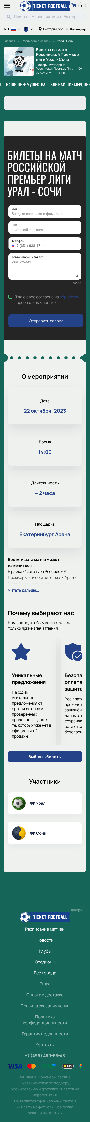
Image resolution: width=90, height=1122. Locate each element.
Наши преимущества (26, 84)
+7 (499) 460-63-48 (45, 1055)
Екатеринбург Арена (51, 65)
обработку (69, 297)
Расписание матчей (45, 929)
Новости (45, 940)
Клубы (45, 951)
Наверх (76, 910)
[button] (14, 246)
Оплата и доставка (45, 995)
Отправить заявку (46, 320)
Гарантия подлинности (45, 1034)
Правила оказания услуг (45, 1006)
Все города (45, 973)
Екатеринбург (53, 29)
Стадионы (45, 962)
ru (6, 29)
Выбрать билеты (45, 756)
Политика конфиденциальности (45, 1020)
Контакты (45, 1045)
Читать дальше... (23, 590)
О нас (45, 984)
